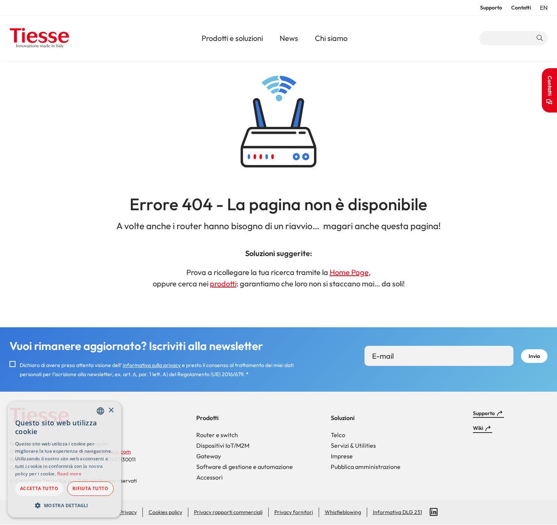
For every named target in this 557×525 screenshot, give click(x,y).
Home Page (349, 272)
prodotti (223, 283)
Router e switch (217, 435)
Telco (338, 435)
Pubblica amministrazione (366, 466)
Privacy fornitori (293, 512)
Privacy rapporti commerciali (228, 512)
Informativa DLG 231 (397, 512)
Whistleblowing (343, 512)
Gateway (208, 456)
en (544, 8)
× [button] (111, 410)
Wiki (478, 428)
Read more (69, 473)
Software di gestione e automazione (244, 466)
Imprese (342, 456)
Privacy (128, 512)
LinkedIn (434, 512)
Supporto (491, 7)
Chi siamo (331, 38)
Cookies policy (165, 512)
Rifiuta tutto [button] (90, 488)
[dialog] (64, 459)
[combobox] (100, 411)
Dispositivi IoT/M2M (222, 445)
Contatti (521, 7)
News (289, 38)
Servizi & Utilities (353, 445)
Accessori (209, 477)
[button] (64, 505)
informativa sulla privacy (152, 365)
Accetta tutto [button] (39, 488)
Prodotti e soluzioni (232, 38)
